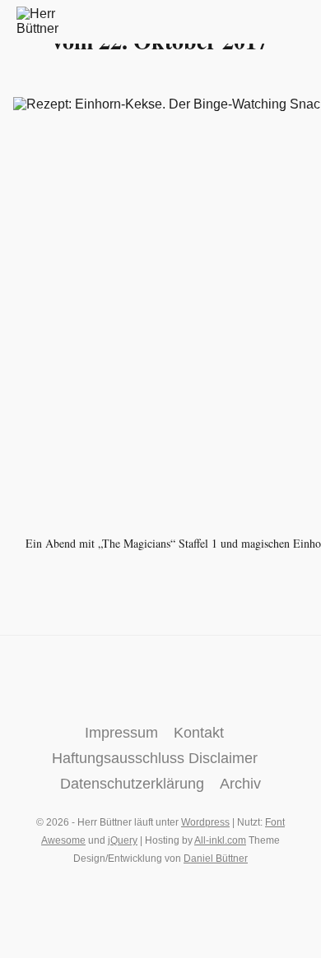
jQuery (122, 840)
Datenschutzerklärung (132, 783)
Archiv (240, 783)
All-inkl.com (220, 840)
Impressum (121, 732)
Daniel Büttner (216, 858)
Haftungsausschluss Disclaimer (155, 758)
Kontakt (199, 732)
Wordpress (205, 822)
